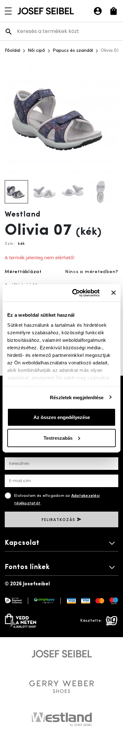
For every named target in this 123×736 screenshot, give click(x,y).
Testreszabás (58, 437)
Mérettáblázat (23, 272)
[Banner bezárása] (113, 293)
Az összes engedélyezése (61, 417)
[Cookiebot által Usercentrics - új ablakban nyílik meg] (75, 293)
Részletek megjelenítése (76, 397)
